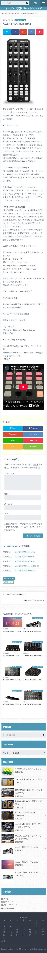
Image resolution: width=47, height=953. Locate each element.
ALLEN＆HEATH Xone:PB (32, 601)
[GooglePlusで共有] (23, 31)
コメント (9, 473)
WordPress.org (7, 908)
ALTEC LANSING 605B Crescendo (25, 815)
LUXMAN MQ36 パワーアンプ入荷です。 (29, 793)
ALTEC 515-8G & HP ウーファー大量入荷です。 (28, 827)
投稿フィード (7, 902)
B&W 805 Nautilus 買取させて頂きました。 (28, 804)
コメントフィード (9, 905)
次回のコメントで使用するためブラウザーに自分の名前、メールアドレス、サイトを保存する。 (23, 527)
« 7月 (3, 941)
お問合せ (35, 3)
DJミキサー (9, 582)
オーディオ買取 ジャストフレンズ (23, 8)
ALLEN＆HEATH (11, 546)
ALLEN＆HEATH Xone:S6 (25, 552)
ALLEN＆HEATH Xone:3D (25, 557)
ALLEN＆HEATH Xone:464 (15, 595)
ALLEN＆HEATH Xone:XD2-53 (27, 566)
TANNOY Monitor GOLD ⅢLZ (28, 780)
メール (8, 504)
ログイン (5, 899)
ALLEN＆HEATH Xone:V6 (25, 561)
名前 (7, 493)
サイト (7, 514)
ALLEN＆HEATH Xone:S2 (25, 571)
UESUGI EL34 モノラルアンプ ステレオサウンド (28, 838)
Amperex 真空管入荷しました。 (29, 770)
